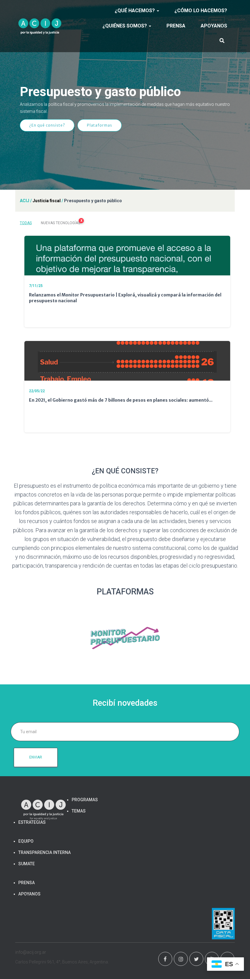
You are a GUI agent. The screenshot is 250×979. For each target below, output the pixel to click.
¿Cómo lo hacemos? (200, 10)
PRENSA (175, 26)
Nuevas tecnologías (61, 222)
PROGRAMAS (85, 799)
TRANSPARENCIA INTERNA (44, 852)
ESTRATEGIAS (32, 822)
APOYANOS (214, 26)
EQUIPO (26, 841)
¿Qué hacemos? (135, 10)
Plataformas (99, 125)
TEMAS (79, 811)
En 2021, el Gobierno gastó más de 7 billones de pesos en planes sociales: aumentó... (120, 400)
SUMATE (26, 863)
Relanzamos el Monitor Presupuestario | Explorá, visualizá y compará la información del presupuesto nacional (125, 297)
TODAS (26, 223)
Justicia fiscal (47, 200)
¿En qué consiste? (47, 125)
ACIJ (24, 200)
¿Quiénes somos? (125, 26)
